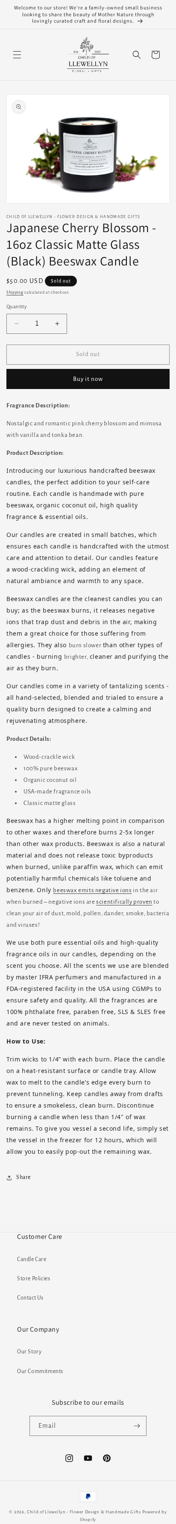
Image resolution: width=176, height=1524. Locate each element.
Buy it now (88, 379)
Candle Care (32, 1259)
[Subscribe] (136, 1426)
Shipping (14, 292)
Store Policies (33, 1279)
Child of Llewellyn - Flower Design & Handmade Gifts (84, 1511)
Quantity (16, 307)
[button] (17, 54)
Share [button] (23, 1177)
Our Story (29, 1352)
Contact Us (30, 1298)
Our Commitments (40, 1371)
